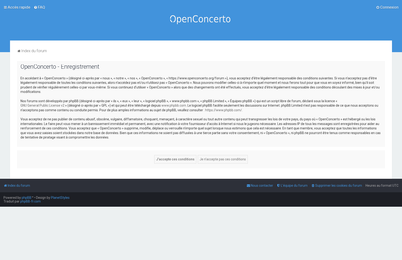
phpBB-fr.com (30, 201)
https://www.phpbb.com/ (223, 110)
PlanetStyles (60, 197)
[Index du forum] (201, 20)
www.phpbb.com (173, 105)
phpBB (26, 197)
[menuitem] (39, 7)
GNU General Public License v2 (42, 105)
